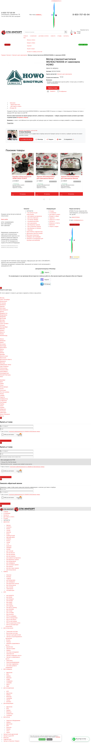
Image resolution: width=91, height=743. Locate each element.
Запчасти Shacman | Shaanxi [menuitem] (11, 741)
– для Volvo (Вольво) (32, 218)
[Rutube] (74, 240)
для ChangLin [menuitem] (10, 599)
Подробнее (10, 123)
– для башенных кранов (33, 224)
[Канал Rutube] (56, 15)
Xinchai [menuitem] (8, 549)
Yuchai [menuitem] (8, 542)
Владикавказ (3, 315)
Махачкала (3, 357)
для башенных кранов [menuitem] (12, 559)
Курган (2, 349)
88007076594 (76, 217)
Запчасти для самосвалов (19, 55)
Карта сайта (4, 219)
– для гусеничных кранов (34, 226)
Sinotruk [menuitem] (8, 532)
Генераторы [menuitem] (9, 713)
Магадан (2, 354)
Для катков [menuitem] (7, 717)
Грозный (2, 325)
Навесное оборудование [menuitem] (13, 720)
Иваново (2, 328)
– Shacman (29, 230)
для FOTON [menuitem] (9, 600)
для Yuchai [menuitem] (9, 611)
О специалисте (68, 139)
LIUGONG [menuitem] (9, 683)
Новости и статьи (54, 219)
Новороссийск (4, 369)
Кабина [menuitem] (8, 710)
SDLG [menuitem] (7, 684)
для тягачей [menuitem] (9, 551)
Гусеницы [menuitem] (9, 715)
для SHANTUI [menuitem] (10, 595)
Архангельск (3, 301)
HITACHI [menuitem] (8, 539)
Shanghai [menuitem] (8, 547)
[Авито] (54, 15)
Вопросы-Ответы (31, 40)
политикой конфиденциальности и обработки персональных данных (24, 431)
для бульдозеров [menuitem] (11, 561)
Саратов (2, 397)
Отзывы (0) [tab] (13, 108)
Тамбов (2, 404)
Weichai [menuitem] (8, 525)
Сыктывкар (3, 402)
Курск (1, 351)
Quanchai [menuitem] (8, 546)
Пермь (2, 383)
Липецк (2, 352)
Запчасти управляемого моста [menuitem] (13, 658)
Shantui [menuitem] (8, 729)
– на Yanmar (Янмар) (32, 219)
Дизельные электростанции (35, 233)
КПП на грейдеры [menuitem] (11, 616)
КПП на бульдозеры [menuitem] (11, 617)
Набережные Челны (5, 364)
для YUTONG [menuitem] (10, 612)
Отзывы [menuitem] (6, 518)
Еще (24, 37)
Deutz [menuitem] (8, 534)
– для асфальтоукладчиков (34, 216)
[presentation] (44, 199)
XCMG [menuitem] (8, 679)
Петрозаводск (4, 387)
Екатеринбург (4, 327)
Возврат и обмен (31, 42)
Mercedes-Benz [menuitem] (10, 537)
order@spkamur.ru (56, 1)
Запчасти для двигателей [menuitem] (13, 635)
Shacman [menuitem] (8, 575)
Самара (2, 395)
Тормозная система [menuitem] (12, 631)
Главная (25, 36)
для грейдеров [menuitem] (10, 563)
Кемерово (3, 340)
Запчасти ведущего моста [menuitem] (13, 655)
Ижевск (2, 330)
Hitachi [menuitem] (8, 700)
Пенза (1, 385)
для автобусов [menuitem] (10, 552)
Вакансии (52, 224)
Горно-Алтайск (4, 323)
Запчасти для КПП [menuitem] (9, 736)
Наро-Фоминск (4, 366)
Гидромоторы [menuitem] (7, 739)
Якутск (2, 416)
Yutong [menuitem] (8, 530)
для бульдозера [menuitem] (10, 580)
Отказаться (49, 739)
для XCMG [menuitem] (9, 597)
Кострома (3, 344)
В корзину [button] (23, 194)
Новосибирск (4, 371)
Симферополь (4, 399)
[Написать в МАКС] (70, 240)
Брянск (2, 311)
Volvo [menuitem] (7, 730)
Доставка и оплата (44, 36)
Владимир (3, 316)
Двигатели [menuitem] (6, 522)
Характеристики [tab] (15, 104)
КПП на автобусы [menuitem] (11, 619)
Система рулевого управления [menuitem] (11, 666)
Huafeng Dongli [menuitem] (10, 535)
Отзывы (59, 36)
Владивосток (3, 313)
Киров (1, 342)
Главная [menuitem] (6, 511)
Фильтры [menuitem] (8, 677)
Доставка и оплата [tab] (16, 106)
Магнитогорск (4, 356)
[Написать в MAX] (52, 15)
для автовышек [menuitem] (10, 554)
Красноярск (3, 347)
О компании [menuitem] (7, 513)
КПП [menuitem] (5, 592)
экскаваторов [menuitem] (10, 590)
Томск (1, 405)
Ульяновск (3, 411)
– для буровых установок (34, 228)
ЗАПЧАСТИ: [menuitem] (7, 520)
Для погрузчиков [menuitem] (8, 628)
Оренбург (2, 380)
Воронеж (2, 321)
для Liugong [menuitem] (9, 605)
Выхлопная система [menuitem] (12, 633)
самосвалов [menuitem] (9, 588)
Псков (1, 388)
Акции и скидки (31, 48)
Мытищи (2, 363)
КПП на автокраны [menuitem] (11, 621)
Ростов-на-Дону (4, 392)
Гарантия (29, 45)
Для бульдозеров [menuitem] (8, 703)
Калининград (3, 335)
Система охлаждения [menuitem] (12, 652)
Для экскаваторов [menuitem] (9, 688)
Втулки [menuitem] (8, 640)
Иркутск (2, 332)
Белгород (2, 308)
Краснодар (3, 345)
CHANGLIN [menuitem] (9, 681)
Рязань (2, 393)
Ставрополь (3, 400)
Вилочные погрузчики (33, 235)
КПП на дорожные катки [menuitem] (13, 623)
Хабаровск (3, 409)
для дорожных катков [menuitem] (12, 583)
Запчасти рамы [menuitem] (10, 648)
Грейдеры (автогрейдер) (34, 236)
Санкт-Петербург (5, 299)
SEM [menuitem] (7, 686)
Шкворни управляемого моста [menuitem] (13, 644)
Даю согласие (42, 739)
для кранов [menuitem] (9, 566)
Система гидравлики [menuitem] (12, 664)
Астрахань (3, 303)
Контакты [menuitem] (6, 515)
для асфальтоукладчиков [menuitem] (13, 558)
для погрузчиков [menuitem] (11, 570)
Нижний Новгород (5, 375)
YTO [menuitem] (7, 544)
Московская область (6, 359)
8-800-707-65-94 (8, 13)
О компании (33, 36)
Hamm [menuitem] (8, 732)
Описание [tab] (12, 103)
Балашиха (3, 304)
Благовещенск (4, 310)
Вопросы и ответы (54, 223)
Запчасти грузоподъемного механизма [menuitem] (14, 637)
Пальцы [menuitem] (8, 641)
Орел (1, 381)
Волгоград (3, 318)
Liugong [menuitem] (8, 578)
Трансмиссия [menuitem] (10, 653)
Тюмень (2, 407)
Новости (53, 36)
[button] (61, 91)
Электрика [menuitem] (9, 660)
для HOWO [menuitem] (9, 604)
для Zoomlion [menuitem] (10, 614)
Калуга (2, 339)
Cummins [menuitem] (8, 527)
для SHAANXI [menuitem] (10, 609)
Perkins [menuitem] (8, 528)
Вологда (2, 320)
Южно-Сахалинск (5, 414)
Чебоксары (3, 412)
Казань (2, 333)
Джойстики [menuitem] (9, 647)
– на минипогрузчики (33, 221)
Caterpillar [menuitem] (9, 698)
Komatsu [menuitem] (8, 576)
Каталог (9, 55)
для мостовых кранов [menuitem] (12, 568)
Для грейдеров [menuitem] (8, 669)
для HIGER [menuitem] (9, 602)
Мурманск (3, 361)
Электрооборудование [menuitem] (12, 662)
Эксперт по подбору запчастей (34, 51)
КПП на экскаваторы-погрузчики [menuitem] (12, 625)
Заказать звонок (74, 224)
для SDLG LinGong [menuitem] (11, 607)
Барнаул (2, 306)
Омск (1, 376)
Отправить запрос (22, 117)
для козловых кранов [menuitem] (12, 564)
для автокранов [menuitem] (10, 556)
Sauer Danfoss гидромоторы (35, 231)
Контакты (66, 36)
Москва (2, 298)
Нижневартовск (4, 373)
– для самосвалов (32, 223)
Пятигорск (3, 390)
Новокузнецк (3, 368)
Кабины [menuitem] (6, 571)
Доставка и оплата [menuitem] (9, 516)
